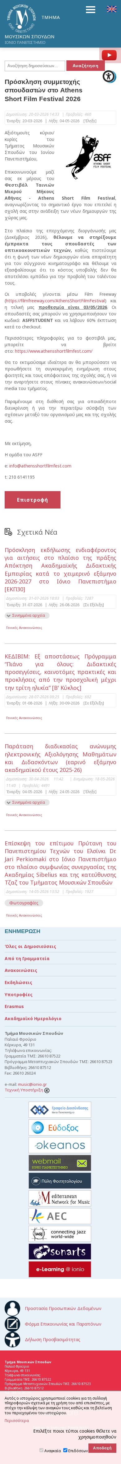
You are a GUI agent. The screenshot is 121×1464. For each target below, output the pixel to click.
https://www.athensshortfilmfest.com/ (53, 351)
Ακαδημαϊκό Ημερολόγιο (33, 1018)
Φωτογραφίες (23, 903)
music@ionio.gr (32, 1084)
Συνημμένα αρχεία (28, 615)
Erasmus (14, 1006)
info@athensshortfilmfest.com (40, 466)
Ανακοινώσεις (21, 970)
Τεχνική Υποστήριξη (24, 1090)
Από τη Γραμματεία (27, 958)
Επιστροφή (32, 499)
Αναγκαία (52, 1450)
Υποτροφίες (19, 994)
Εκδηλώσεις (18, 982)
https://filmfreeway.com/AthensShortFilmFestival (55, 301)
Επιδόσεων (78, 1450)
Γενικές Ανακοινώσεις (24, 627)
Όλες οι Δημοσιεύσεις (30, 946)
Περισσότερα (17, 1420)
